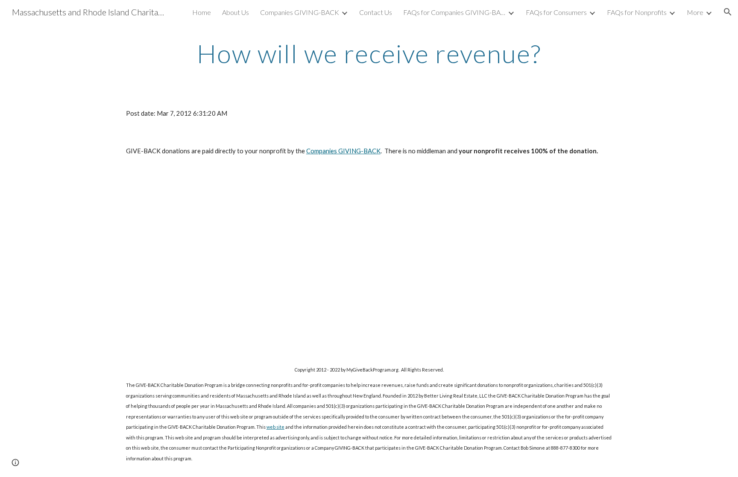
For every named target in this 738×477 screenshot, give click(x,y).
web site (275, 427)
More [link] (695, 12)
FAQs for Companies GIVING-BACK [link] (454, 12)
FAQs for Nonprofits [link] (637, 12)
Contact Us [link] (375, 12)
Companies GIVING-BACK (343, 151)
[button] (728, 12)
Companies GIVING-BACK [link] (299, 12)
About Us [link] (235, 12)
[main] (369, 53)
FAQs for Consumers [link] (556, 12)
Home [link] (201, 12)
